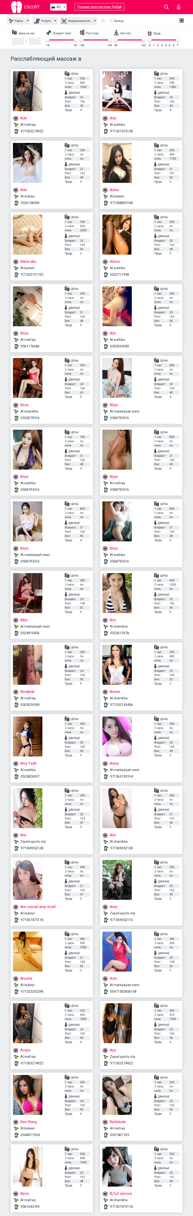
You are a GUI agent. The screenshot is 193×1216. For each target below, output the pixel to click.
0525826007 (30, 776)
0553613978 (119, 633)
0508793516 (119, 418)
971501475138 (121, 131)
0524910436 (30, 633)
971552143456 (121, 705)
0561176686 (30, 346)
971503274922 (32, 131)
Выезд (118, 21)
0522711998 (119, 274)
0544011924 (30, 1135)
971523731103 (32, 274)
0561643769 (30, 1206)
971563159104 (121, 776)
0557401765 (119, 1135)
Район (18, 21)
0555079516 (30, 418)
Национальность (78, 21)
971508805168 (121, 203)
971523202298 (32, 991)
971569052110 (121, 920)
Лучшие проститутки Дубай (99, 7)
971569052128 (32, 848)
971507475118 (32, 920)
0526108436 (30, 203)
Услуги (45, 21)
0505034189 (119, 346)
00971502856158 (123, 991)
